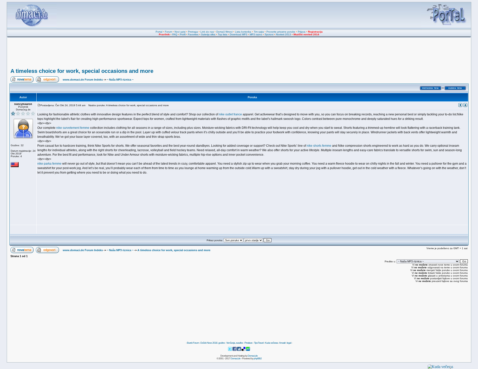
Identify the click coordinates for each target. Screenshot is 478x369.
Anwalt (282, 342)
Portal (159, 31)
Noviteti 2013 (283, 34)
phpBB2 (258, 358)
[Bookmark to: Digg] (239, 350)
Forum (168, 31)
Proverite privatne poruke (280, 31)
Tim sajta (259, 31)
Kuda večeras (271, 342)
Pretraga (193, 31)
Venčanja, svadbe (234, 342)
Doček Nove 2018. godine (212, 342)
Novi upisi (180, 31)
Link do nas (207, 31)
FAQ (174, 34)
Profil (182, 34)
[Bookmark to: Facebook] (235, 350)
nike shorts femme (319, 145)
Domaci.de (253, 355)
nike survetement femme (72, 128)
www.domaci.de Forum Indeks (83, 79)
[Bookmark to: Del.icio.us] (243, 350)
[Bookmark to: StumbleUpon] (248, 350)
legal (289, 342)
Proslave (248, 342)
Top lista (222, 34)
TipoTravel (258, 342)
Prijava (301, 31)
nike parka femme (49, 163)
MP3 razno (256, 34)
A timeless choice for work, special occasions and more (81, 71)
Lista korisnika (243, 31)
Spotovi (269, 34)
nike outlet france (230, 114)
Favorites (193, 34)
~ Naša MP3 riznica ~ (120, 79)
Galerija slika (208, 34)
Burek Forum (193, 342)
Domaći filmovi (224, 31)
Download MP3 (238, 34)
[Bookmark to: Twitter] (230, 350)
